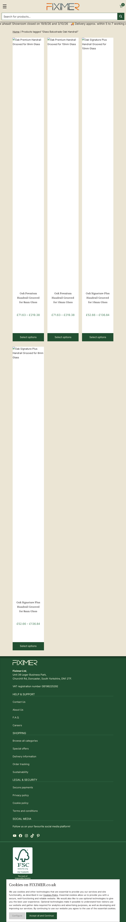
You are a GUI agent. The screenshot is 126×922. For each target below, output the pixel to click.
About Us (18, 709)
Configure (17, 915)
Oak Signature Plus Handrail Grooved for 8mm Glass (28, 607)
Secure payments (23, 787)
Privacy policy (21, 795)
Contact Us (19, 701)
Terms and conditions (25, 810)
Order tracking (21, 764)
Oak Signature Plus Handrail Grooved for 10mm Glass (98, 298)
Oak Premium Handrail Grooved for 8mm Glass (28, 298)
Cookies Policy (50, 895)
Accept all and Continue (41, 915)
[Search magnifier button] (120, 16)
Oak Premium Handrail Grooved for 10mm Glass (63, 298)
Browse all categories (25, 740)
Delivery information (24, 756)
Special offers (21, 748)
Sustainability (20, 772)
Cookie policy (20, 803)
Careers (17, 725)
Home (16, 31)
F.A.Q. (16, 717)
